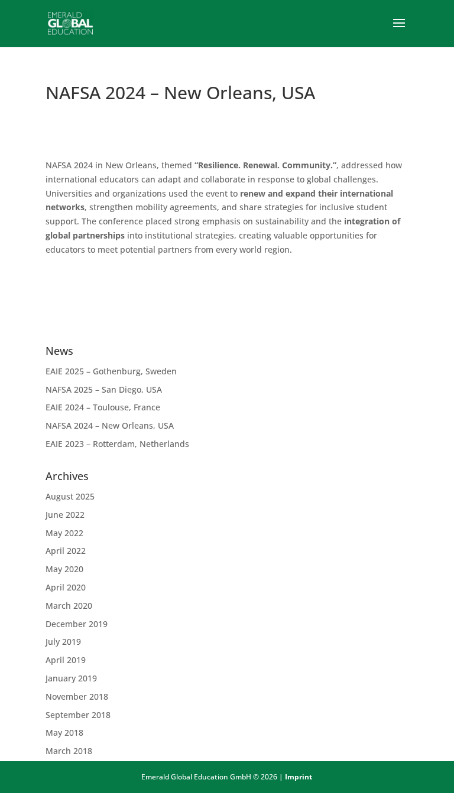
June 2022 (65, 514)
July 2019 (63, 641)
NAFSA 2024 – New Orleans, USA (110, 425)
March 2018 (69, 750)
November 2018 (77, 696)
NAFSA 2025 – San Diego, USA (104, 389)
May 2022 (64, 533)
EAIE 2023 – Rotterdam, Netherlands (117, 443)
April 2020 (66, 587)
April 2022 (66, 550)
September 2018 (78, 714)
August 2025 (70, 496)
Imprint (298, 777)
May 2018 (64, 732)
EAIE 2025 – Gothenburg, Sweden (111, 371)
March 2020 (69, 605)
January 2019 (71, 678)
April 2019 (66, 659)
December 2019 (77, 623)
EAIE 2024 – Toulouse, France (103, 407)
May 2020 (64, 569)
